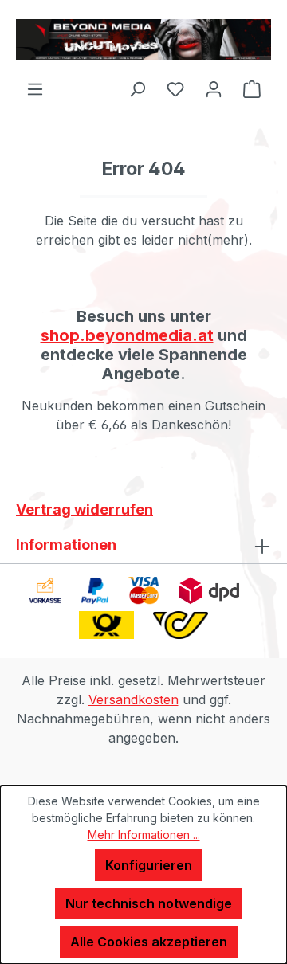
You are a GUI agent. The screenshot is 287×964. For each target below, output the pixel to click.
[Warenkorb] (252, 88)
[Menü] (35, 88)
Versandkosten (133, 699)
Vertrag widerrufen (84, 509)
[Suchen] (137, 88)
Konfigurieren (148, 865)
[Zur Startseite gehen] (143, 39)
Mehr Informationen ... (144, 834)
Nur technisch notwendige (148, 903)
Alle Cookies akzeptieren (148, 942)
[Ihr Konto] (214, 88)
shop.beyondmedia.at (127, 335)
